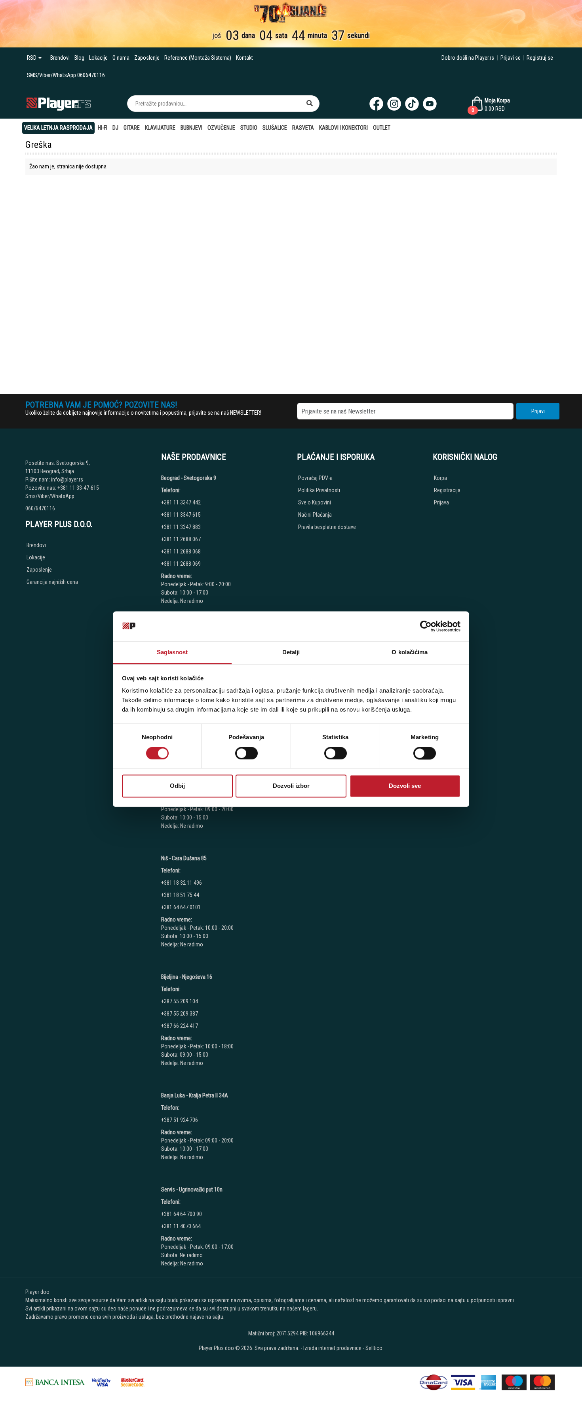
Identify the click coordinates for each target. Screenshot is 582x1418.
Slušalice (274, 128)
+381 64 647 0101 (181, 907)
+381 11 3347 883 (181, 527)
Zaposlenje (147, 58)
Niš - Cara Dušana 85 (184, 858)
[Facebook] (376, 104)
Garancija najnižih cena (52, 582)
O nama (120, 58)
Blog (79, 58)
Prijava (441, 502)
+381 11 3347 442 (181, 502)
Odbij (177, 786)
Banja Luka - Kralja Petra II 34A (194, 1095)
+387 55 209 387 (179, 1013)
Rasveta (303, 128)
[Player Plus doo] (58, 103)
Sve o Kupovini (314, 502)
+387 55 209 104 (179, 1001)
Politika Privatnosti (319, 490)
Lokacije (98, 58)
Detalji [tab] (291, 652)
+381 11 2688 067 (181, 539)
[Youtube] (430, 104)
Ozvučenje (221, 128)
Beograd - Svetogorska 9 (188, 478)
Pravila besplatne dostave (327, 527)
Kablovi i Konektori (343, 128)
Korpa (440, 478)
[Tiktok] (412, 104)
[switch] (246, 753)
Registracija (447, 490)
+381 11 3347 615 (181, 515)
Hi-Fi (102, 128)
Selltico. (374, 1348)
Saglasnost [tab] (172, 652)
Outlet (381, 128)
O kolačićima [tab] (410, 652)
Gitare (132, 128)
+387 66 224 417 (179, 1026)
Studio (248, 128)
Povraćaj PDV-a (315, 478)
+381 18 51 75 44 (180, 895)
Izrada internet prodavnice (332, 1348)
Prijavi (538, 411)
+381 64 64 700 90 (181, 1214)
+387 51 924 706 (179, 1120)
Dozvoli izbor (291, 786)
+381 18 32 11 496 (181, 883)
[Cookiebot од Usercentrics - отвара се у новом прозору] (425, 626)
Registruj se (540, 58)
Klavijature (160, 128)
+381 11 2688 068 (181, 551)
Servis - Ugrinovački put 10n (192, 1189)
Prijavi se (510, 58)
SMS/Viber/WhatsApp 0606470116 (66, 75)
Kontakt (244, 58)
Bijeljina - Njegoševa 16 (186, 977)
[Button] (310, 103)
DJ (115, 128)
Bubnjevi (191, 128)
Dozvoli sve (405, 786)
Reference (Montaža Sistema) (197, 58)
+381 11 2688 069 (181, 564)
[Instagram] (394, 104)
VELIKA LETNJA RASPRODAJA (58, 128)
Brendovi (60, 58)
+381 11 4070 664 (181, 1226)
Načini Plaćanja (315, 515)
